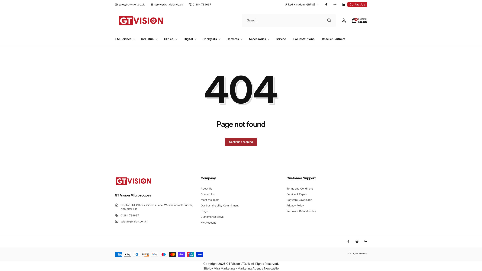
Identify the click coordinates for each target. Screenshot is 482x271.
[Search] (329, 20)
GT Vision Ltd (361, 253)
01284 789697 (129, 215)
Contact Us (357, 4)
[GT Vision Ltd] (134, 185)
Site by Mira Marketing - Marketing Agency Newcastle (241, 268)
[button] (359, 20)
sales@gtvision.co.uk (133, 221)
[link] (130, 4)
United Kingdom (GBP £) (300, 4)
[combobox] (289, 20)
